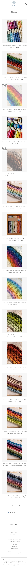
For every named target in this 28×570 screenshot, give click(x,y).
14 (16, 512)
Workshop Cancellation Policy (14, 539)
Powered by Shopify (14, 553)
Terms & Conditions (14, 535)
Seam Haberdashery (16, 552)
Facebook (15, 544)
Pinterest (15, 546)
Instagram (15, 548)
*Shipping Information (14, 541)
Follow (14, 525)
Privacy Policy (14, 532)
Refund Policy (14, 537)
